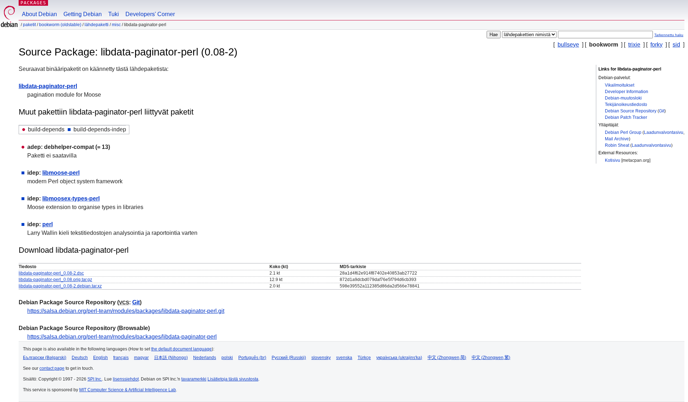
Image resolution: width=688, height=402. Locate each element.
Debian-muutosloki (623, 98)
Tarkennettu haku (668, 35)
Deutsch (80, 357)
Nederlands (204, 357)
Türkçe (364, 357)
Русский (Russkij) (289, 357)
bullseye (568, 45)
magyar (141, 357)
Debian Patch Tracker (626, 117)
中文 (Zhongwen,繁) (491, 357)
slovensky (321, 357)
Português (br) (252, 357)
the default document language (181, 349)
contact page (51, 368)
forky (656, 45)
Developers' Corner (150, 14)
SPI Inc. (94, 379)
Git (661, 110)
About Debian (39, 14)
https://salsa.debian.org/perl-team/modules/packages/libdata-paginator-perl (122, 337)
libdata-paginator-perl (48, 86)
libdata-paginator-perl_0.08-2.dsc (51, 273)
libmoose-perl (61, 173)
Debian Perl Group (623, 132)
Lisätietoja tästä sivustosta (232, 379)
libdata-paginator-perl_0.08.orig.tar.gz (55, 279)
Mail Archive (617, 138)
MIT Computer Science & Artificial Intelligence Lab (127, 389)
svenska (344, 357)
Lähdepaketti (97, 24)
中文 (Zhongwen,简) (446, 357)
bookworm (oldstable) (60, 24)
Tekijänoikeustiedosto (626, 104)
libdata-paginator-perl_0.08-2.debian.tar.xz (60, 286)
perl (47, 224)
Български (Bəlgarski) (44, 357)
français (121, 357)
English (100, 357)
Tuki (113, 14)
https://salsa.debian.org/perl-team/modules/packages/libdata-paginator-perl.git (125, 311)
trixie (634, 45)
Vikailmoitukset (619, 85)
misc (116, 24)
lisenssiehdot (126, 379)
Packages (33, 2)
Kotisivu (612, 160)
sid (676, 45)
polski (227, 357)
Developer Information (626, 91)
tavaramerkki (193, 379)
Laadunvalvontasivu (663, 132)
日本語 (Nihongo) (171, 357)
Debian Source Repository (630, 110)
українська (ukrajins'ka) (399, 357)
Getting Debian (82, 14)
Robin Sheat (617, 145)
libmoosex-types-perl (71, 198)
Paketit (29, 24)
